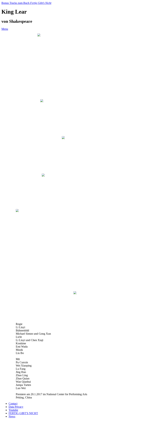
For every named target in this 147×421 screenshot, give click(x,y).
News (12, 416)
